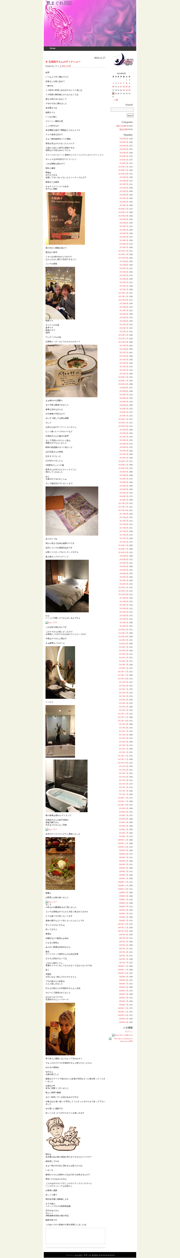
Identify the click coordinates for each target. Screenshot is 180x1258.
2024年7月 (123, 226)
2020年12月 (123, 377)
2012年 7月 (123, 731)
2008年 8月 (123, 896)
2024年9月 (123, 219)
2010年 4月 (123, 825)
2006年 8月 (123, 980)
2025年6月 (123, 187)
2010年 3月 (123, 829)
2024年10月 (123, 215)
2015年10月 (123, 594)
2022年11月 (123, 296)
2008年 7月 (123, 899)
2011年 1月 (123, 794)
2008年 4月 (123, 910)
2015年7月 (123, 605)
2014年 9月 (123, 640)
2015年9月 (123, 598)
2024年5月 (123, 233)
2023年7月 (123, 268)
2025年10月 (123, 173)
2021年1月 (123, 373)
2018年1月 (123, 499)
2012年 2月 (123, 748)
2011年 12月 (123, 755)
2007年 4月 (123, 952)
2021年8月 (123, 349)
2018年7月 (123, 478)
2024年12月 (123, 208)
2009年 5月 (123, 864)
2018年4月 (123, 489)
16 (129, 86)
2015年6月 (123, 608)
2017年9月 (123, 513)
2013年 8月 (123, 685)
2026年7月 (123, 142)
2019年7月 (123, 436)
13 (121, 86)
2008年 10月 (123, 889)
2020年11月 (123, 380)
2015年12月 (123, 587)
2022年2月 (123, 328)
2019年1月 (123, 457)
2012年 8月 (123, 727)
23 (129, 90)
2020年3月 (123, 408)
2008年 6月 (123, 903)
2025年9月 (123, 177)
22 (127, 90)
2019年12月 (123, 419)
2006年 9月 (123, 976)
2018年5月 (123, 485)
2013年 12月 (123, 671)
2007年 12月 (123, 924)
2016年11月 (123, 548)
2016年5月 (123, 570)
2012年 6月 (123, 734)
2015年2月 (123, 622)
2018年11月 (123, 464)
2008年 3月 (123, 913)
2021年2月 (123, 370)
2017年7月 (123, 520)
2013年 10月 (123, 678)
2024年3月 (123, 240)
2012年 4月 (123, 741)
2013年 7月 (123, 689)
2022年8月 (123, 307)
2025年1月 (123, 205)
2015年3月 (123, 619)
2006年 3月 (123, 997)
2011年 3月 (123, 787)
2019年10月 (123, 426)
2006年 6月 (123, 987)
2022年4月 (123, 321)
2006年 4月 (123, 994)
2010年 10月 (123, 804)
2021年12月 (123, 335)
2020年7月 (123, 394)
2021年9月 (123, 345)
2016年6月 (123, 566)
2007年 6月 (123, 945)
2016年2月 (123, 580)
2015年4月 (123, 615)
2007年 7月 (123, 941)
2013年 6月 (123, 692)
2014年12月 (123, 629)
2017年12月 (123, 503)
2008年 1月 (123, 920)
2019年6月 (123, 440)
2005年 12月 (123, 1008)
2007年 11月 (123, 927)
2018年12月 (123, 461)
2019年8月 (123, 433)
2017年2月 (123, 538)
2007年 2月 (123, 959)
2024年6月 (123, 229)
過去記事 (123, 129)
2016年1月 (123, 584)
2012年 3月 (123, 745)
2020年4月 (123, 405)
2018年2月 (123, 496)
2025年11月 (123, 170)
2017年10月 (123, 510)
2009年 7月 (123, 857)
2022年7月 (123, 310)
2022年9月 (123, 303)
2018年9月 (123, 471)
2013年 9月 (123, 682)
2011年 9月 (123, 766)
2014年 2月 (123, 664)
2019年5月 (123, 443)
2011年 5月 (123, 780)
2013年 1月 (123, 710)
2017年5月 (123, 527)
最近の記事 (66, 66)
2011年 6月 (123, 776)
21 (124, 90)
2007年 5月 (123, 948)
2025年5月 (123, 191)
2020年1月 (123, 415)
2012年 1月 (123, 752)
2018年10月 (123, 468)
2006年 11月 (123, 969)
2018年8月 (123, 475)
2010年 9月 (123, 808)
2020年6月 (123, 398)
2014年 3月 (123, 661)
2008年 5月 (123, 906)
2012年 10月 (123, 720)
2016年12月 (123, 545)
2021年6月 (123, 356)
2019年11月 (123, 422)
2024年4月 (123, 236)
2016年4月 (123, 573)
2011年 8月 (123, 769)
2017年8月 (123, 517)
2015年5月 (123, 612)
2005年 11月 (123, 1011)
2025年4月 (123, 194)
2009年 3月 (123, 871)
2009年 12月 (123, 839)
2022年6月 (123, 314)
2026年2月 (123, 159)
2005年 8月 (123, 1022)
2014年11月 (123, 633)
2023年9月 (123, 261)
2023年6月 (123, 271)
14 (124, 86)
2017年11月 (123, 506)
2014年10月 (123, 636)
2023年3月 (123, 282)
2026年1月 (123, 163)
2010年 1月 (123, 836)
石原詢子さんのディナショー (65, 61)
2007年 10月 (123, 931)
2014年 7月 (123, 647)
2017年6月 (123, 524)
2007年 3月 (123, 955)
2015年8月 (123, 601)
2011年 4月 (123, 783)
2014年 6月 (123, 650)
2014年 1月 (123, 668)
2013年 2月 (123, 706)
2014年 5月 (123, 654)
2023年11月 (123, 254)
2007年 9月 (123, 934)
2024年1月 (123, 247)
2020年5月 (123, 401)
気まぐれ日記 (59, 3)
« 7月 (115, 100)
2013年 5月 (123, 696)
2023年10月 (123, 257)
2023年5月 (123, 275)
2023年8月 (123, 264)
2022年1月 (123, 331)
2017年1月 (123, 541)
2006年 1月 (123, 1004)
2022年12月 (123, 293)
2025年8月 (123, 180)
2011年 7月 (123, 773)
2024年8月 (123, 222)
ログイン (129, 1031)
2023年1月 (123, 289)
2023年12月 (123, 250)
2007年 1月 (123, 962)
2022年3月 (123, 324)
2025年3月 (123, 198)
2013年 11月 (123, 675)
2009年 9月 (123, 850)
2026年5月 (123, 149)
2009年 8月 (123, 854)
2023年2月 (123, 286)
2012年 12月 (123, 713)
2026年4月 (123, 152)
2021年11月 (123, 338)
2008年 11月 (123, 885)
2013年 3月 (123, 703)
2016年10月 (123, 552)
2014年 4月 (123, 657)
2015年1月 (123, 626)
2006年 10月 (123, 973)
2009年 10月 (123, 847)
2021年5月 (123, 359)
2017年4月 (123, 531)
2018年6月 (123, 482)
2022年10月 (123, 300)
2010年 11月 (123, 801)
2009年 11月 (123, 843)
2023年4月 (123, 279)
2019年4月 (123, 447)
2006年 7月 (123, 983)
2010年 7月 (123, 815)
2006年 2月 (123, 1001)
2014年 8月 (123, 643)
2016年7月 (123, 563)
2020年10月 (123, 384)
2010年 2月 (123, 832)
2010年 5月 (123, 822)
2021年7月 (123, 352)
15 (127, 86)
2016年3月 (123, 577)
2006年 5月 (123, 990)
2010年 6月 (123, 818)
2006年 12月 (123, 966)
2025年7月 (123, 184)
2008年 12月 (123, 882)
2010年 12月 (123, 797)
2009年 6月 (123, 861)
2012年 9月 (123, 724)
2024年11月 (123, 212)
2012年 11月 (123, 717)
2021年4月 (123, 363)
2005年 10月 (123, 1015)
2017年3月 (123, 534)
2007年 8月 (123, 938)
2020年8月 (123, 391)
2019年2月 (123, 454)
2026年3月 (123, 156)
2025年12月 (123, 166)
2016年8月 (123, 559)
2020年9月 (123, 387)
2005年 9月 (123, 1018)
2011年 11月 (123, 759)
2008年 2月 (123, 917)
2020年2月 (123, 412)
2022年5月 (123, 317)
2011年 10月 (123, 762)
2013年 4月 (123, 699)
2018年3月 (123, 492)
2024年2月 (123, 243)
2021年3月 (123, 366)
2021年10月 (123, 342)
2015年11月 (123, 591)
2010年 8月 (123, 811)
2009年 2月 (123, 875)
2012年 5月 (123, 738)
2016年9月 (123, 555)
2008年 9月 (123, 892)
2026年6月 (123, 145)
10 (113, 86)
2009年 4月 (123, 868)
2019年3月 (123, 450)
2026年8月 (123, 138)
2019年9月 (123, 429)
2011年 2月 (123, 790)
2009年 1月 (123, 878)
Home (53, 48)
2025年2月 (123, 201)
